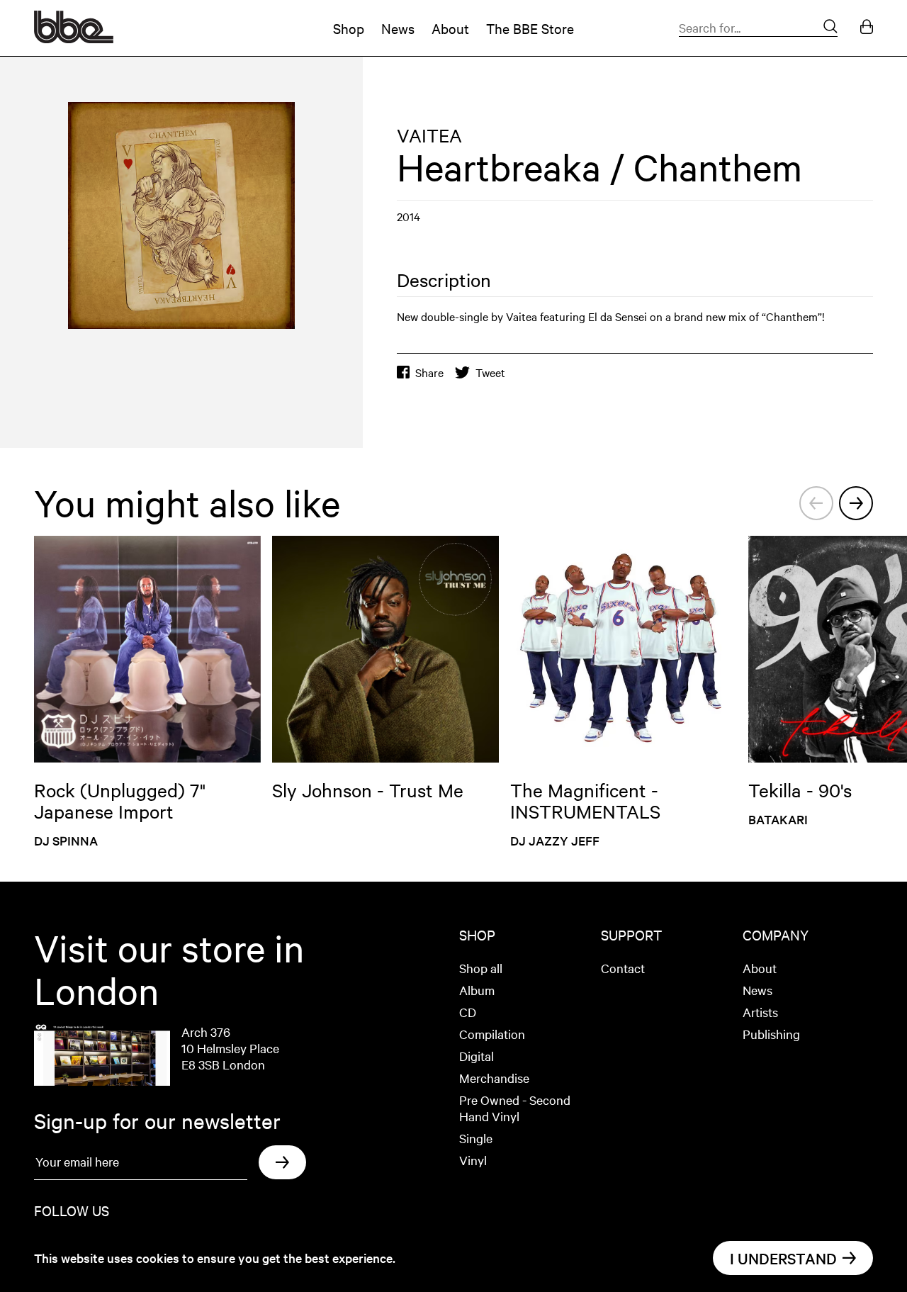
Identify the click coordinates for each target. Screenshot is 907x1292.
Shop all (480, 968)
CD (467, 1012)
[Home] (73, 38)
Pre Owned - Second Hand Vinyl (514, 1107)
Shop (348, 28)
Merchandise (494, 1077)
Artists (760, 1012)
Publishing (771, 1034)
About (450, 28)
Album (477, 990)
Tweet (490, 372)
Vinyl (473, 1160)
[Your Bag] (866, 28)
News (398, 28)
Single (475, 1138)
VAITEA (429, 135)
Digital (476, 1055)
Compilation (492, 1034)
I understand (783, 1258)
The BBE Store (530, 28)
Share (429, 372)
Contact (623, 968)
